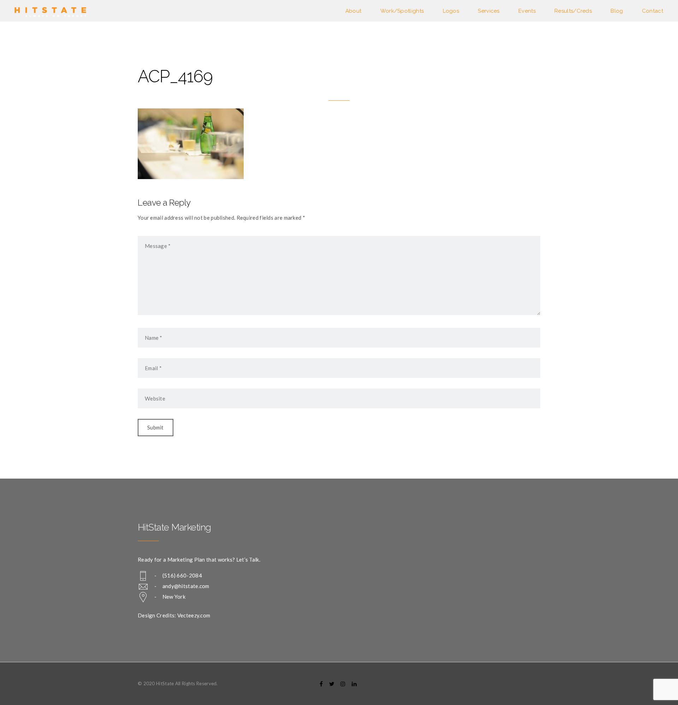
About (353, 11)
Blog (617, 11)
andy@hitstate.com (185, 586)
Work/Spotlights (402, 11)
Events (527, 11)
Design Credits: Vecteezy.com (174, 615)
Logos (451, 11)
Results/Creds (573, 11)
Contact (652, 11)
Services (488, 11)
